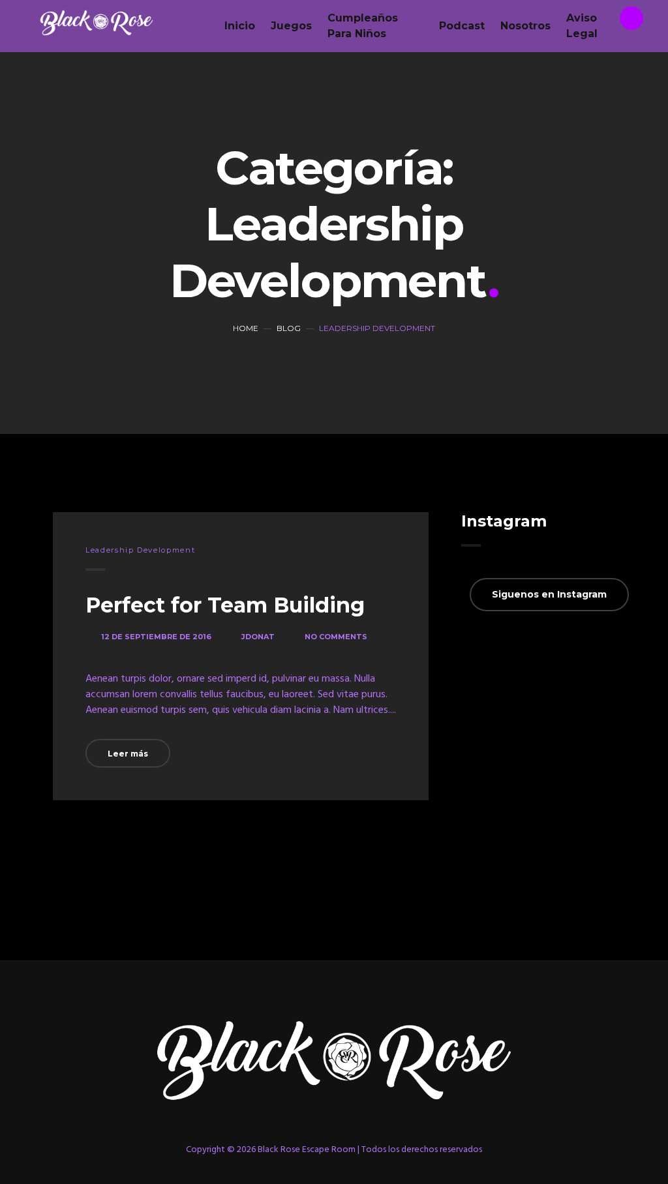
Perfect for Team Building (225, 605)
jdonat (258, 636)
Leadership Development (140, 550)
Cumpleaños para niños (362, 26)
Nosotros (525, 26)
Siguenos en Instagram (549, 594)
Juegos (291, 26)
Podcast (462, 26)
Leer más (128, 753)
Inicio (239, 26)
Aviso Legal (582, 26)
